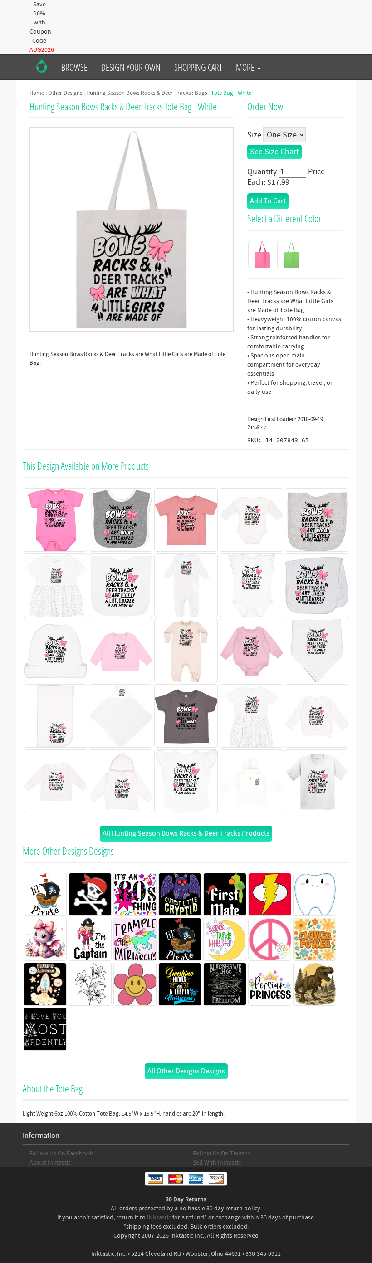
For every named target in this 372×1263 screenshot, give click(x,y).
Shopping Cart (198, 67)
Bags (201, 93)
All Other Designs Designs (186, 1071)
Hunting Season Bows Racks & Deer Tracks (138, 93)
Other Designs (65, 93)
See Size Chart (274, 152)
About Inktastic (50, 1163)
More (246, 67)
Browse (74, 67)
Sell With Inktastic (217, 1163)
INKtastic (159, 1218)
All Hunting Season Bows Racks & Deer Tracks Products (186, 833)
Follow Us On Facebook (61, 1154)
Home (36, 93)
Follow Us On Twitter (221, 1154)
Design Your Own (131, 67)
